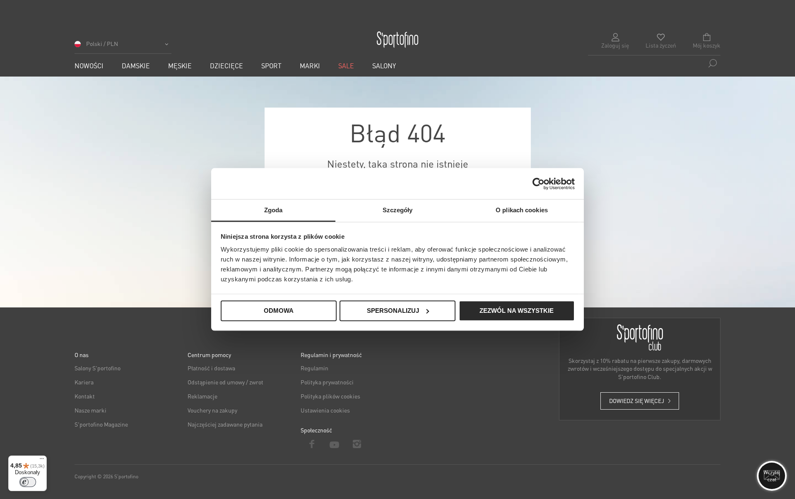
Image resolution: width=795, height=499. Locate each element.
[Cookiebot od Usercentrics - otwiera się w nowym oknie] (538, 184)
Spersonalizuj (393, 310)
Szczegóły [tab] (398, 210)
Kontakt (85, 396)
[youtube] (334, 444)
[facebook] (312, 444)
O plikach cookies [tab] (522, 210)
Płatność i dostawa (211, 368)
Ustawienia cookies (325, 410)
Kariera (84, 382)
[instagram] (357, 444)
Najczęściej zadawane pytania (225, 424)
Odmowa (279, 310)
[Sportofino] (397, 39)
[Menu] (42, 460)
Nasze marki (90, 410)
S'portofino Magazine (101, 424)
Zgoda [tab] (273, 210)
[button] (123, 46)
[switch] (27, 482)
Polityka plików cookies (330, 396)
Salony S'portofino (97, 368)
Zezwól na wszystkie (516, 310)
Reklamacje (202, 396)
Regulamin (314, 368)
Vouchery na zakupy (212, 410)
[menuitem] (89, 66)
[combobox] (654, 63)
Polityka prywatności (327, 382)
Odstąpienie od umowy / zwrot (225, 382)
